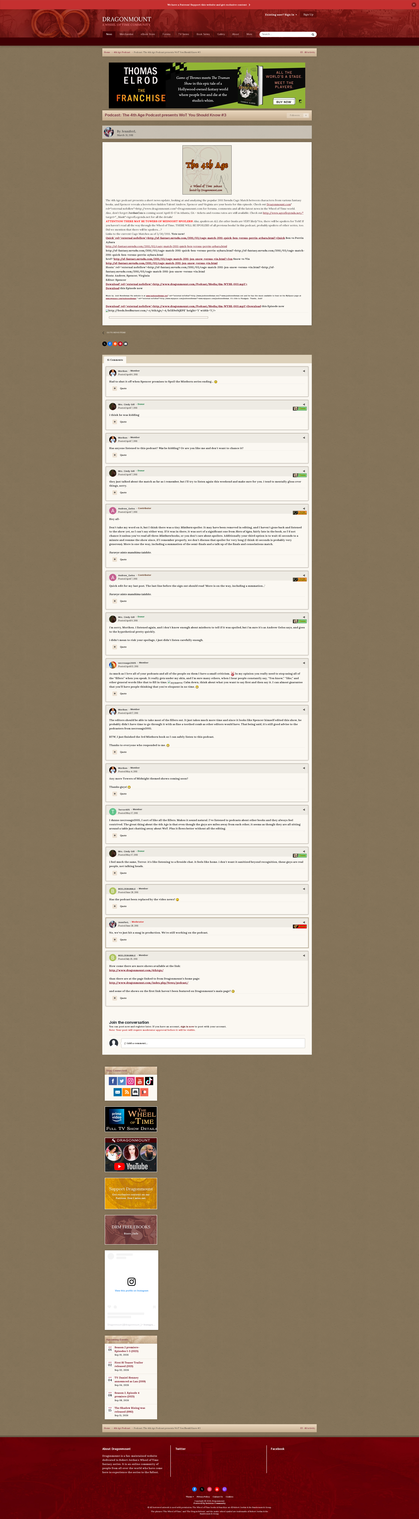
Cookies (229, 1497)
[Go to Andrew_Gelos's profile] (112, 510)
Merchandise (126, 34)
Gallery (221, 34)
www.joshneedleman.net (157, 296)
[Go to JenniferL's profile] (109, 132)
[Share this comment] (304, 371)
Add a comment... (137, 1043)
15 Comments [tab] (115, 359)
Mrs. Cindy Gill (126, 404)
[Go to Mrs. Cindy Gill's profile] (112, 406)
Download (112, 288)
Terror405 (124, 809)
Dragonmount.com (279, 204)
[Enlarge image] (107, 310)
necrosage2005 (127, 663)
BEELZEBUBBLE (127, 889)
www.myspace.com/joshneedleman (121, 298)
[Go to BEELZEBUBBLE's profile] (112, 891)
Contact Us (218, 1497)
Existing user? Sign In (280, 14)
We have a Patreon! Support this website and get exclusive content (207, 4)
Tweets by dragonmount (190, 1454)
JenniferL (129, 131)
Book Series (203, 34)
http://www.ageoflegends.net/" (283, 212)
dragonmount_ (133, 1324)
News (109, 34)
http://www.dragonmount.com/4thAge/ (136, 970)
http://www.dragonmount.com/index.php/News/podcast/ (148, 982)
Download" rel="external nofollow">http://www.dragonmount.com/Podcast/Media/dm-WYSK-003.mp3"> (176, 284)
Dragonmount (115, 1324)
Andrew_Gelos (126, 508)
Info (135, 1233)
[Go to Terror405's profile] (112, 811)
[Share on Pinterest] (120, 344)
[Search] (313, 34)
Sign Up (308, 14)
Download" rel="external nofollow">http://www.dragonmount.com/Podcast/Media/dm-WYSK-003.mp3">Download (183, 306)
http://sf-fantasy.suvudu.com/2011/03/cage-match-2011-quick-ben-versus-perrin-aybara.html (166, 246)
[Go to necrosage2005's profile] (112, 665)
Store (127, 1233)
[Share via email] (125, 344)
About (235, 34)
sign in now (187, 1026)
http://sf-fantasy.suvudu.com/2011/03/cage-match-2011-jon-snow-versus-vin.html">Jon (173, 258)
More (249, 34)
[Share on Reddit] (115, 344)
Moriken (122, 371)
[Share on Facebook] (110, 344)
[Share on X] (104, 344)
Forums (167, 34)
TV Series (183, 34)
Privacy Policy (203, 1497)
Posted (128, 374)
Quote (123, 388)
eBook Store (148, 34)
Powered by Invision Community (210, 1503)
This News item (298, 34)
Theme (189, 1497)
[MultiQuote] (114, 388)
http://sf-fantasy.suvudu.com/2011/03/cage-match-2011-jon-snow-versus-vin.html (162, 263)
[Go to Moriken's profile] (112, 373)
